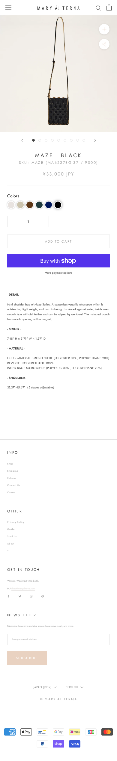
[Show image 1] (33, 140)
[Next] (95, 140)
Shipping (12, 471)
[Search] (98, 7)
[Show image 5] (58, 140)
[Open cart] (109, 7)
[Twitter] (20, 596)
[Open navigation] (8, 7)
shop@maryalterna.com (23, 588)
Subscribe (27, 658)
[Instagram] (31, 596)
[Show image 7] (71, 140)
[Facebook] (8, 596)
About (10, 543)
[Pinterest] (42, 596)
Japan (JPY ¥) (42, 687)
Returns (11, 478)
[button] (11, 205)
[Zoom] (104, 29)
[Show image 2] (39, 140)
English (72, 687)
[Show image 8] (77, 140)
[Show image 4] (52, 140)
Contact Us (13, 485)
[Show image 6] (65, 140)
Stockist (11, 536)
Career (11, 492)
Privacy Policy (16, 522)
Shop (10, 463)
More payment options (58, 272)
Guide (11, 529)
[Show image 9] (83, 140)
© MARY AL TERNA (58, 699)
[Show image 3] (46, 140)
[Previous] (22, 140)
